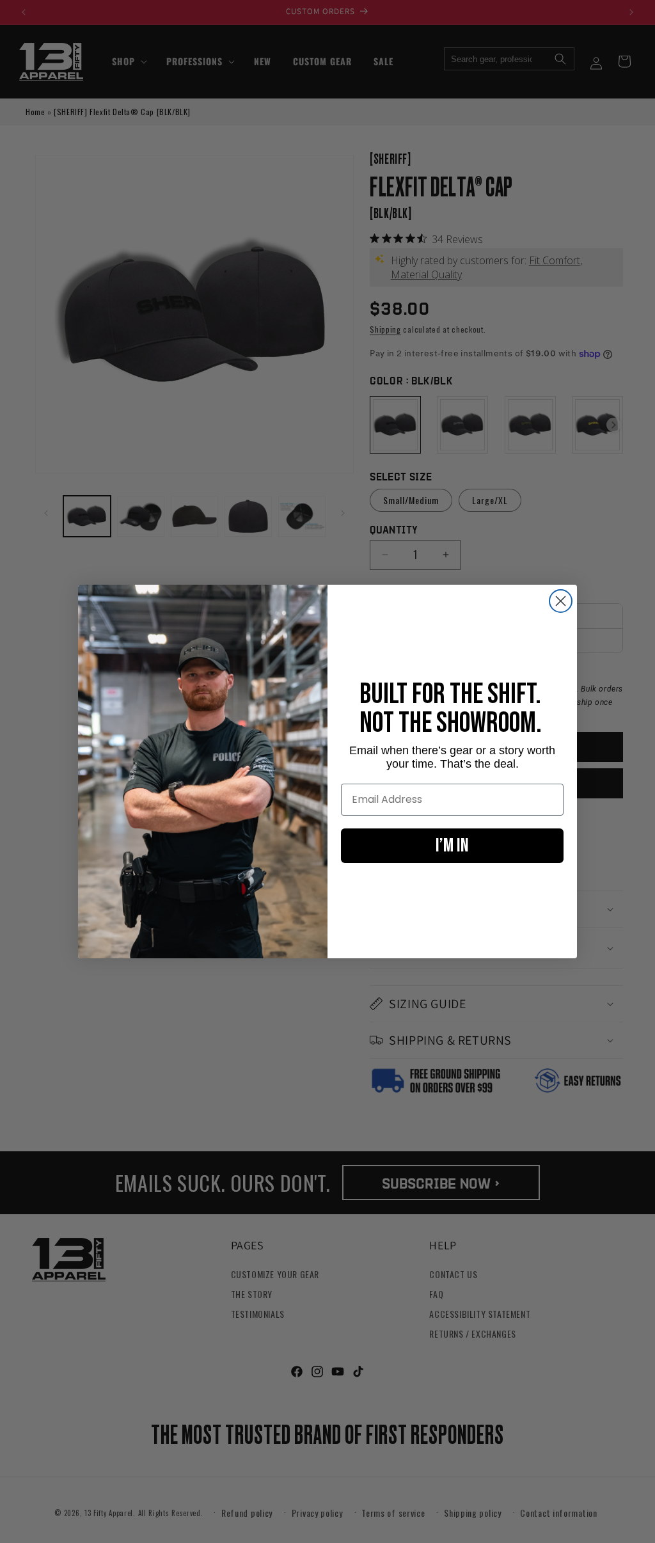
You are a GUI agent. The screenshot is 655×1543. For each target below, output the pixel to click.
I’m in (452, 845)
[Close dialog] (560, 601)
